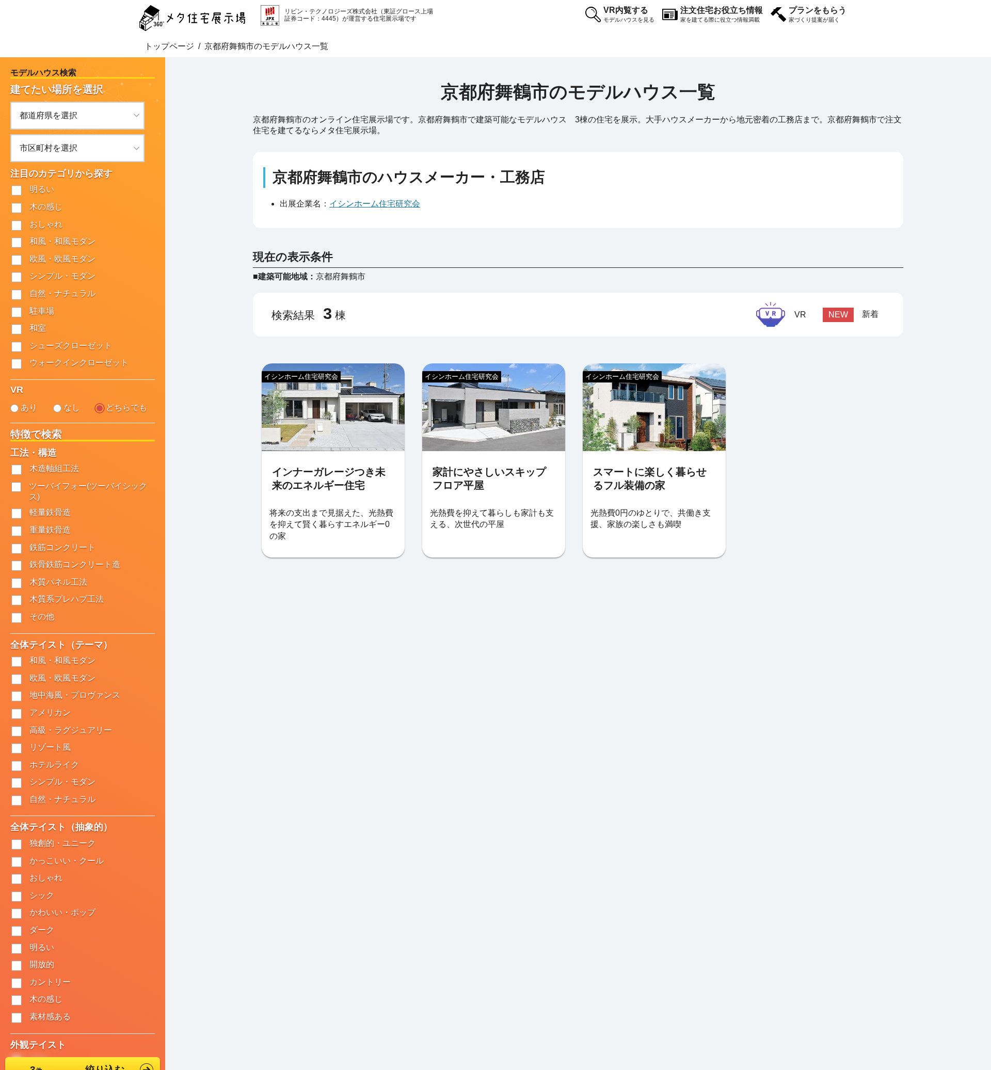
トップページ (169, 46)
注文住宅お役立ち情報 (721, 14)
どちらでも (126, 407)
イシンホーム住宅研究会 (374, 203)
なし (71, 407)
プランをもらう (817, 14)
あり (29, 407)
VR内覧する (628, 14)
